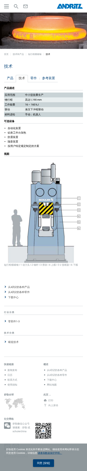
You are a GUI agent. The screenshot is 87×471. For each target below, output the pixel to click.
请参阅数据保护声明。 (50, 453)
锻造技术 (13, 342)
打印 (50, 400)
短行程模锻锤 (34, 54)
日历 (9, 375)
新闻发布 (12, 370)
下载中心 (13, 297)
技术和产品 (18, 54)
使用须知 (12, 384)
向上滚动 (53, 405)
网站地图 (52, 384)
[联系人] (25, 6)
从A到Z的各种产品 (19, 287)
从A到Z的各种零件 (19, 292)
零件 (33, 78)
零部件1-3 (14, 321)
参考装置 (48, 78)
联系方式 (12, 379)
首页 (6, 54)
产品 (10, 78)
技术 (22, 78)
